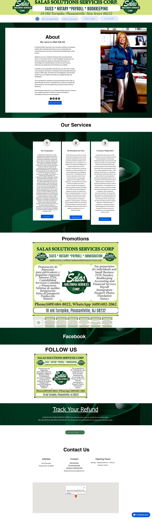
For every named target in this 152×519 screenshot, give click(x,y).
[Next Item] (115, 279)
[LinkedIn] (56, 99)
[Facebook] (51, 99)
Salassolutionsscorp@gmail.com (74, 471)
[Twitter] (54, 99)
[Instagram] (59, 99)
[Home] (37, 19)
